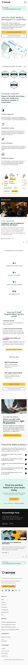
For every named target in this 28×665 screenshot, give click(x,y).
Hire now (15, 191)
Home (2, 599)
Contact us (3, 604)
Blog (2, 614)
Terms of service (5, 651)
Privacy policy (4, 653)
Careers (3, 648)
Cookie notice (4, 656)
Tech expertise (4, 609)
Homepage (5, 7)
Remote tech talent (5, 637)
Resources (5, 523)
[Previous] (23, 557)
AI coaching (4, 641)
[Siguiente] (26, 242)
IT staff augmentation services (8, 624)
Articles (11, 523)
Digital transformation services (8, 627)
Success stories (4, 612)
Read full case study (5, 238)
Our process (4, 607)
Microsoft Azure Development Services (10, 629)
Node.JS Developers (8, 503)
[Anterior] (23, 242)
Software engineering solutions (8, 622)
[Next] (26, 557)
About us (3, 602)
